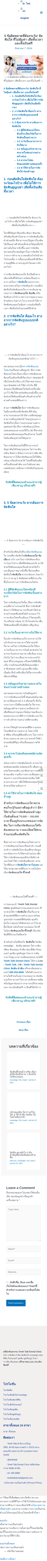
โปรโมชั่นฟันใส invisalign (15, 1395)
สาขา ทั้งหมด (9, 1431)
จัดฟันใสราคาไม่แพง (28, 865)
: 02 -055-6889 (13, 1473)
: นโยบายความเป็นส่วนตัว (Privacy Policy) (22, 1483)
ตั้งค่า (37, 1512)
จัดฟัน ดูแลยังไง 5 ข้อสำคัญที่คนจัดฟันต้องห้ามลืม (23, 1155)
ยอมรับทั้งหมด (7, 1543)
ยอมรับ (3, 1520)
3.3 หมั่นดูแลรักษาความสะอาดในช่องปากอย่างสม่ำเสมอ (29, 153)
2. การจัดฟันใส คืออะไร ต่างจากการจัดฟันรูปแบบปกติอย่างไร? (26, 115)
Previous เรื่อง (23, 1022)
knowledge (14, 1080)
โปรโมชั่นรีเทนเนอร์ (12, 1404)
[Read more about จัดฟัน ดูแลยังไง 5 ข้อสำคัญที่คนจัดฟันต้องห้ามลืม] (23, 1142)
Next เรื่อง (23, 1030)
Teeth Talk (10, 964)
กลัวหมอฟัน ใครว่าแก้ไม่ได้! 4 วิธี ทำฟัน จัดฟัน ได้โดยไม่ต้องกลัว (23, 1114)
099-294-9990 (16, 972)
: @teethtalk (11, 1460)
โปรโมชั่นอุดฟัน (10, 1409)
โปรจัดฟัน (7, 1390)
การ (20, 282)
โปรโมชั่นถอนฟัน (11, 1419)
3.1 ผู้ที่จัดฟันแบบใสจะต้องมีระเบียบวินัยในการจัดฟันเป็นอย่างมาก (29, 134)
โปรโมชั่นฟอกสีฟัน (12, 1400)
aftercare (13, 1161)
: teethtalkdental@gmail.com (19, 1478)
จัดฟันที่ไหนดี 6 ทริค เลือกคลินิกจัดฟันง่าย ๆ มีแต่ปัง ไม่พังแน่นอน (23, 1074)
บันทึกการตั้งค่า (8, 1559)
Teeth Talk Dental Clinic (17, 961)
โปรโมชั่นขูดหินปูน (12, 1414)
